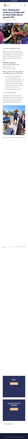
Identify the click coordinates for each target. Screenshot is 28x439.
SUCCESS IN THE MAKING (14, 404)
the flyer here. (12, 92)
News (15, 20)
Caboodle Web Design (18, 437)
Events (11, 20)
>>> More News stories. (8, 424)
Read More (14, 383)
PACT (14, 380)
